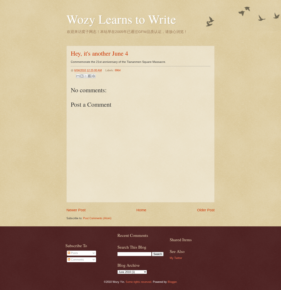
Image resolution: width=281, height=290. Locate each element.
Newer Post (76, 210)
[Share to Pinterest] (94, 76)
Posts (74, 253)
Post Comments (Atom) (97, 218)
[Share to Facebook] (90, 76)
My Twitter (176, 258)
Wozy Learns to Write (121, 19)
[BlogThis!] (82, 76)
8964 (118, 70)
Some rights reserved (138, 281)
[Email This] (78, 76)
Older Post (206, 210)
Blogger (172, 281)
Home (141, 210)
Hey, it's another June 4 (99, 53)
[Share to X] (86, 76)
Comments (77, 259)
